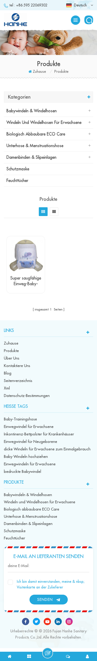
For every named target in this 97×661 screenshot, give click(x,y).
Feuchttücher (17, 181)
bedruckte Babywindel (22, 472)
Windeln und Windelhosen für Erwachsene (43, 123)
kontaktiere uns (17, 366)
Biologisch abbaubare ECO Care (35, 134)
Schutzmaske (17, 169)
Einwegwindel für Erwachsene (29, 427)
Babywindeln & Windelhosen (31, 111)
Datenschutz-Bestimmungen (27, 396)
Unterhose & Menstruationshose (34, 146)
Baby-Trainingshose (20, 419)
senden (45, 599)
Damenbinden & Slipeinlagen (31, 157)
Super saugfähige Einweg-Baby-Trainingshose (25, 281)
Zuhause (39, 71)
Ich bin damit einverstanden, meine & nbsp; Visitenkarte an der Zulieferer (51, 584)
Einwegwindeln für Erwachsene (30, 464)
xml (7, 388)
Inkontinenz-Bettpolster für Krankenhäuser (39, 434)
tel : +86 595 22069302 (28, 5)
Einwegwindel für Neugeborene (30, 442)
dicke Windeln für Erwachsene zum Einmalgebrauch (47, 449)
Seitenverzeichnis (18, 381)
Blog (7, 373)
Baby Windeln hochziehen (26, 457)
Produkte (11, 351)
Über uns (11, 358)
